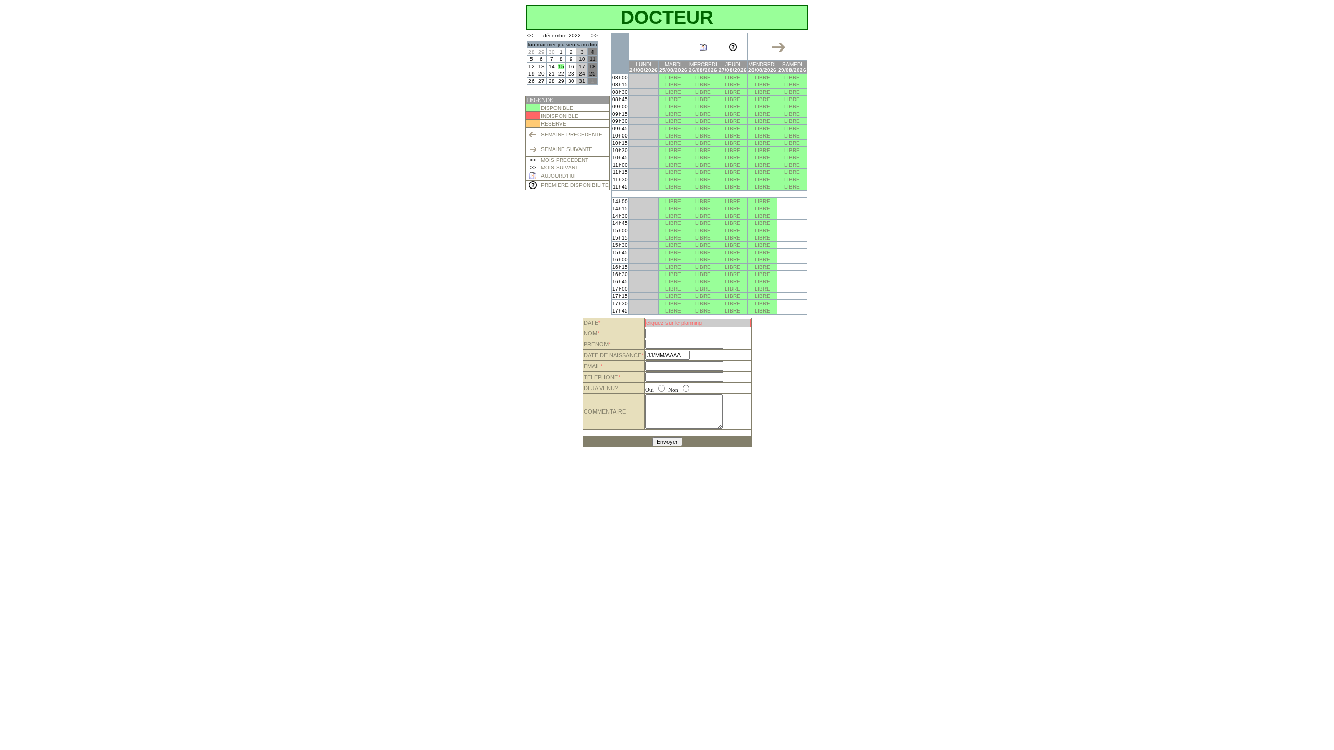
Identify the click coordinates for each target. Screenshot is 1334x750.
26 (531, 81)
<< (530, 36)
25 (592, 74)
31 (582, 81)
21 (552, 74)
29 (541, 52)
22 (561, 74)
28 (531, 52)
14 (552, 66)
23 (571, 74)
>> (594, 36)
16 (571, 66)
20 (541, 74)
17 (582, 66)
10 (582, 59)
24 (582, 74)
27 (541, 81)
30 (552, 52)
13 (541, 66)
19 (531, 74)
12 (531, 66)
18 (592, 66)
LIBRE (673, 77)
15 (561, 66)
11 (593, 59)
